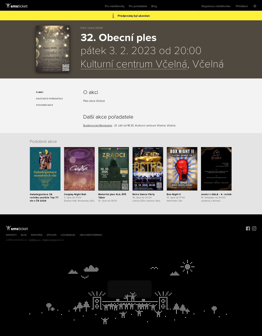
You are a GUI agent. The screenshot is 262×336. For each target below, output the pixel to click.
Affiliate (51, 235)
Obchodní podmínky (91, 235)
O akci (39, 92)
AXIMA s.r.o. (35, 240)
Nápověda (36, 235)
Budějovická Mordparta (97, 125)
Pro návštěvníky (115, 6)
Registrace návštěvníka (216, 6)
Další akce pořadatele (49, 98)
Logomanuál (68, 235)
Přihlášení (242, 6)
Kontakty (11, 235)
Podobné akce (44, 105)
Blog (154, 6)
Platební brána (49, 240)
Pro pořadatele (138, 6)
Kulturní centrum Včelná (134, 64)
